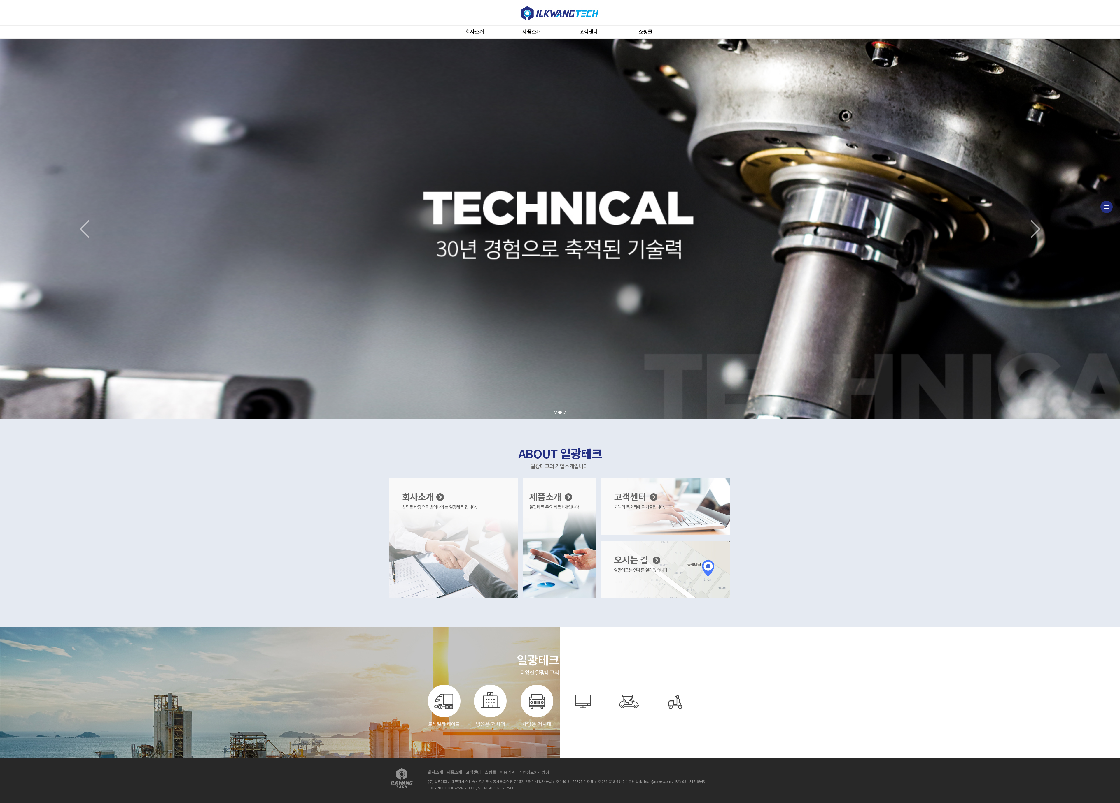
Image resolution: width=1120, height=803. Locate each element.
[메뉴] (1106, 207)
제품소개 (531, 32)
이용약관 (507, 772)
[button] (84, 229)
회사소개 (475, 32)
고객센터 (588, 32)
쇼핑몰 (645, 32)
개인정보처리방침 (534, 772)
